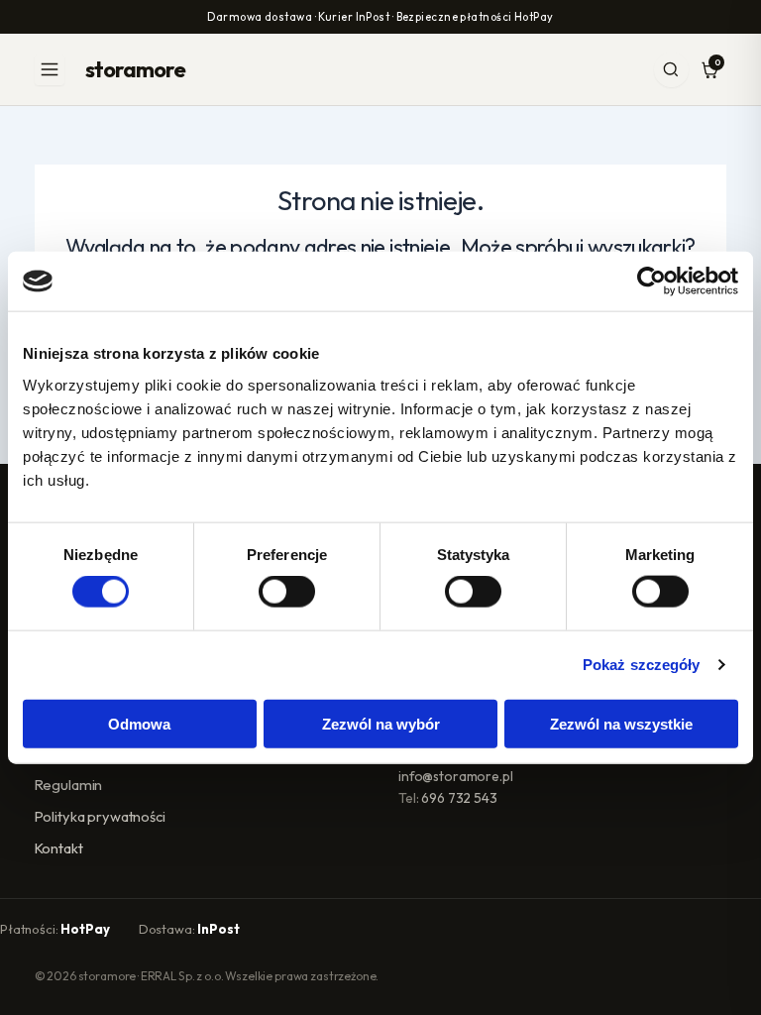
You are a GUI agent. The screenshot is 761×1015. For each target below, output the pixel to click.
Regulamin (69, 784)
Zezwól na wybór (381, 723)
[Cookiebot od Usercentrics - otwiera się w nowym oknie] (651, 281)
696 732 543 (458, 798)
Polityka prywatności (100, 816)
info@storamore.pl (455, 776)
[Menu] (50, 70)
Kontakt (59, 848)
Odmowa (139, 723)
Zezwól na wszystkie (621, 723)
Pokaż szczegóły (642, 664)
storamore (135, 69)
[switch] (287, 592)
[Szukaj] (671, 70)
